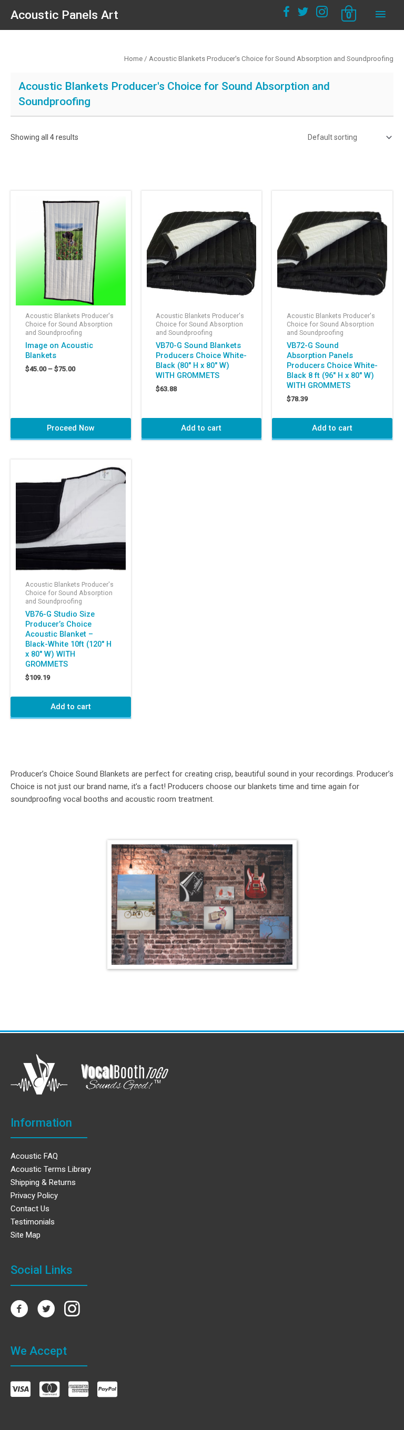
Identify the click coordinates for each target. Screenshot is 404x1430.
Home (133, 59)
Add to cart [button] (201, 428)
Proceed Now (71, 428)
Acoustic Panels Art (64, 15)
